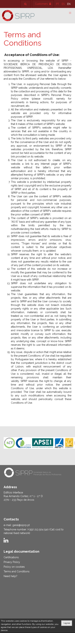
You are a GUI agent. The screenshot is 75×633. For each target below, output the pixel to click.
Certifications (11, 557)
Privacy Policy (12, 562)
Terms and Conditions (23, 38)
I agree (66, 623)
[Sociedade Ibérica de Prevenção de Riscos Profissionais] (18, 15)
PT (58, 4)
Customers (42, 3)
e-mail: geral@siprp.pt (17, 525)
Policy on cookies (14, 566)
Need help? (10, 576)
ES (63, 4)
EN (68, 4)
